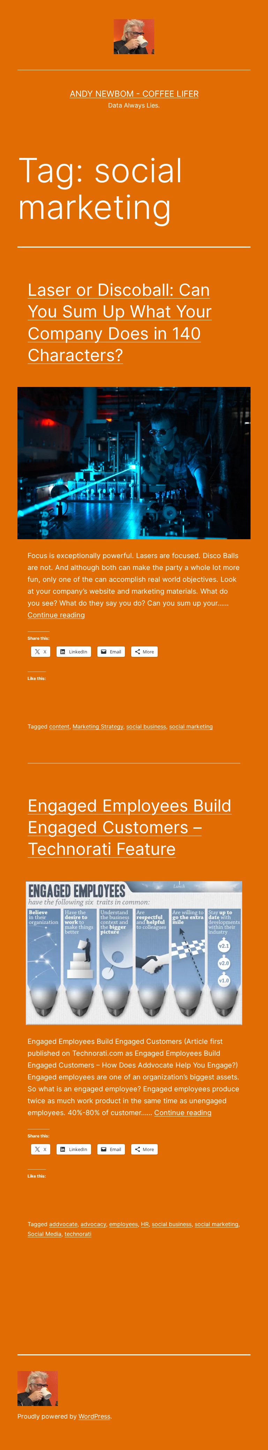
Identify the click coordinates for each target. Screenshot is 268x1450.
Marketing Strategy (98, 726)
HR (145, 1224)
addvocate (63, 1224)
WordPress (94, 1416)
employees (123, 1224)
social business (146, 726)
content (59, 726)
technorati (78, 1233)
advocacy (93, 1224)
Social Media (44, 1233)
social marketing (191, 726)
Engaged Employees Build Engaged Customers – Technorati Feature (130, 827)
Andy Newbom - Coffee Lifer (134, 94)
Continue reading (56, 615)
